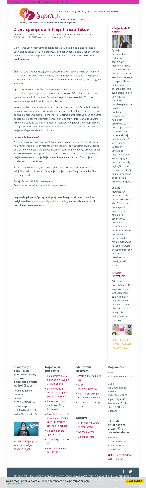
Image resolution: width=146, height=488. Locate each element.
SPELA (20, 34)
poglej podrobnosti (15, 483)
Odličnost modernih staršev (57, 34)
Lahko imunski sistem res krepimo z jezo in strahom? (58, 392)
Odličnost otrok (22, 37)
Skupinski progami (81, 12)
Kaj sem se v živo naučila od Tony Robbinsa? (56, 405)
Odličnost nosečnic (83, 34)
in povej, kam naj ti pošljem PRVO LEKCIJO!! (26, 445)
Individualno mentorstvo (106, 12)
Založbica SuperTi (68, 20)
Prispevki (68, 37)
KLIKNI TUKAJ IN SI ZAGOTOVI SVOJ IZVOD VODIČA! (122, 344)
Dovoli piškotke (134, 481)
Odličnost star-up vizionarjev (47, 37)
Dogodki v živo (86, 431)
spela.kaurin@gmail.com (46, 201)
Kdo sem (63, 12)
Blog (83, 20)
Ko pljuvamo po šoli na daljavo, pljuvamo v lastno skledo (58, 379)
